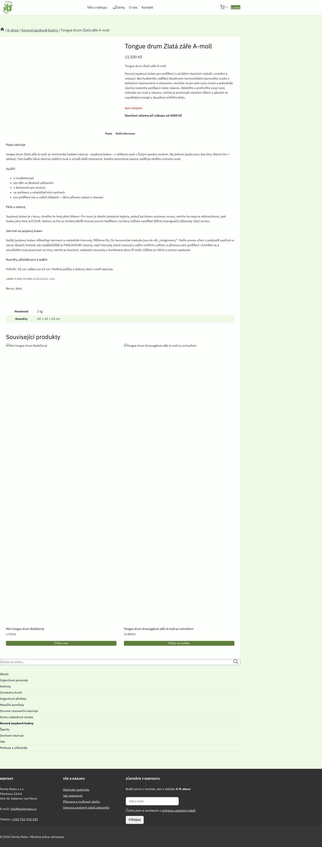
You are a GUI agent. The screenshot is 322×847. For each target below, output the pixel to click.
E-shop (235, 7)
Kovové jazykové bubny (17, 723)
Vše (2, 741)
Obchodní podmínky (76, 790)
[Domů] (2, 30)
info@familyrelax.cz (23, 809)
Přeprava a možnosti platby (81, 801)
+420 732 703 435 (25, 819)
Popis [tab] (108, 133)
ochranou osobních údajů (178, 810)
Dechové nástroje (12, 735)
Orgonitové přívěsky (13, 698)
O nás (133, 7)
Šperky (5, 729)
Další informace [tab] (125, 133)
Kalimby (5, 686)
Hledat (236, 662)
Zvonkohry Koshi (11, 692)
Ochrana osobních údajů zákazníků (86, 807)
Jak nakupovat (73, 795)
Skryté (4, 674)
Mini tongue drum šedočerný (25, 629)
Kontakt (147, 7)
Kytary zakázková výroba (16, 717)
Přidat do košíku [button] (179, 643)
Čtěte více (61, 643)
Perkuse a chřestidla (13, 748)
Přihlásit (135, 820)
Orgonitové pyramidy (14, 680)
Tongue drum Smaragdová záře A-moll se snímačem (158, 629)
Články (120, 7)
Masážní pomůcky (12, 705)
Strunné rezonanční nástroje (19, 711)
